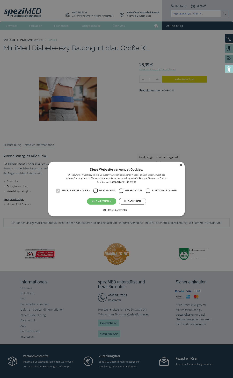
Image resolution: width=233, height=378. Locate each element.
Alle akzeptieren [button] (101, 201)
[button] (116, 210)
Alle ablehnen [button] (132, 201)
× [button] (181, 165)
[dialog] (116, 189)
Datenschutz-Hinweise (123, 182)
